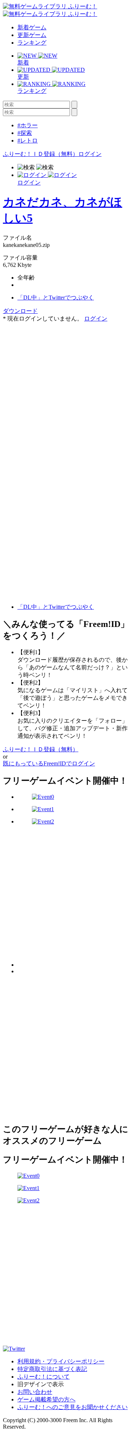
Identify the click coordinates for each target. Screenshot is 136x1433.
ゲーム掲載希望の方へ (46, 1399)
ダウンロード (20, 311)
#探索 (24, 133)
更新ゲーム (31, 35)
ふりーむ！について (43, 1377)
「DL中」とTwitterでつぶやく (55, 297)
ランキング (31, 43)
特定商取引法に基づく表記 (52, 1369)
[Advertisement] (68, 391)
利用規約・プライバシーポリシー (60, 1361)
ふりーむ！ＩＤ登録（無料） (40, 154)
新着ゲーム (31, 27)
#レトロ (27, 140)
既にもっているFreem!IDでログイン (49, 763)
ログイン (90, 154)
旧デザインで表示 (40, 1384)
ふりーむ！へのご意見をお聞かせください (72, 1407)
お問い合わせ (34, 1392)
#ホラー (27, 125)
